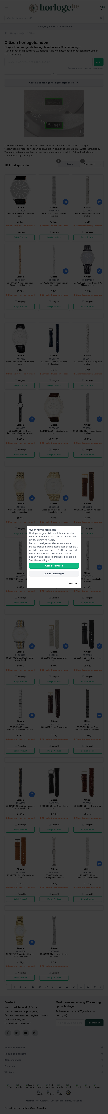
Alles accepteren (54, 565)
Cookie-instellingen (54, 573)
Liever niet (73, 583)
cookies (33, 536)
